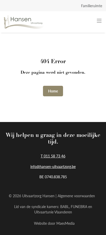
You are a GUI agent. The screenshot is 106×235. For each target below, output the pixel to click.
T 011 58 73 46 (53, 155)
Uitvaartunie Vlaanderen (53, 211)
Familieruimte (91, 5)
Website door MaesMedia (54, 223)
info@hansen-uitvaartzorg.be (53, 166)
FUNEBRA (79, 206)
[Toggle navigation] (99, 21)
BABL (64, 206)
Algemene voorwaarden (76, 195)
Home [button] (53, 90)
